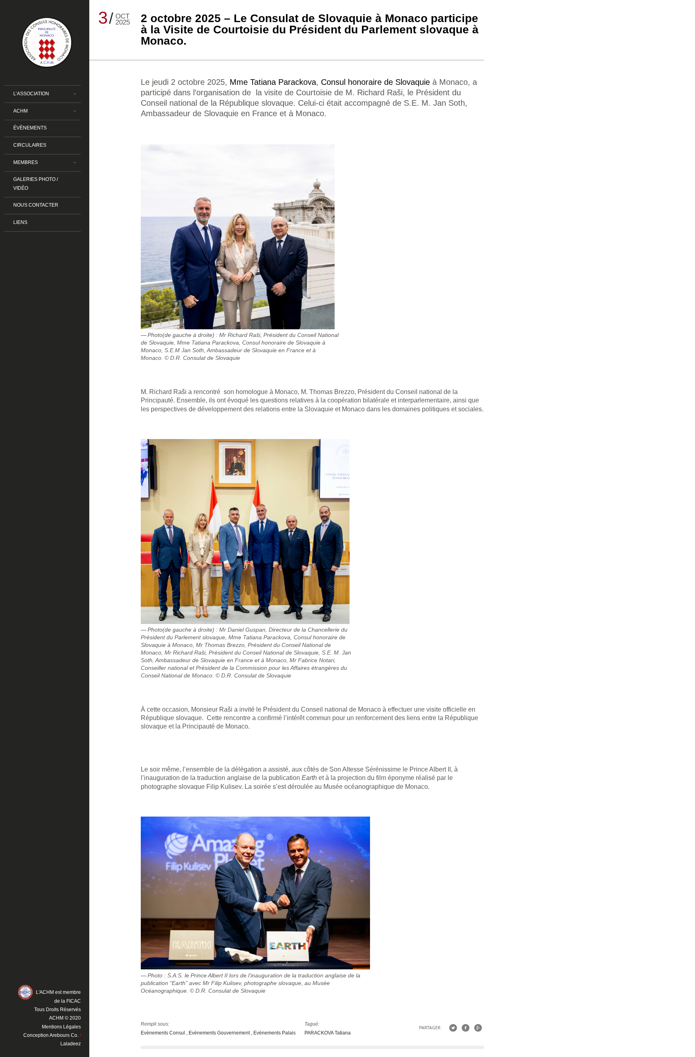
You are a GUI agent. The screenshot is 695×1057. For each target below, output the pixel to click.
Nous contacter (35, 205)
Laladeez (70, 1043)
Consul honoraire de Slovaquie (375, 82)
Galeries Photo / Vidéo (35, 183)
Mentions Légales (61, 1026)
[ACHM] (47, 64)
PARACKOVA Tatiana (327, 1033)
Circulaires (29, 145)
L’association (31, 93)
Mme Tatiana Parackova (273, 82)
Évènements (30, 127)
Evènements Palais (274, 1033)
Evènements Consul (163, 1033)
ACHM (20, 111)
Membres (25, 162)
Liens (20, 222)
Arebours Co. (63, 1035)
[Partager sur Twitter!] (452, 1027)
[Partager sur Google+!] (478, 1027)
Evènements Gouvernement (220, 1033)
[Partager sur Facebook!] (465, 1027)
